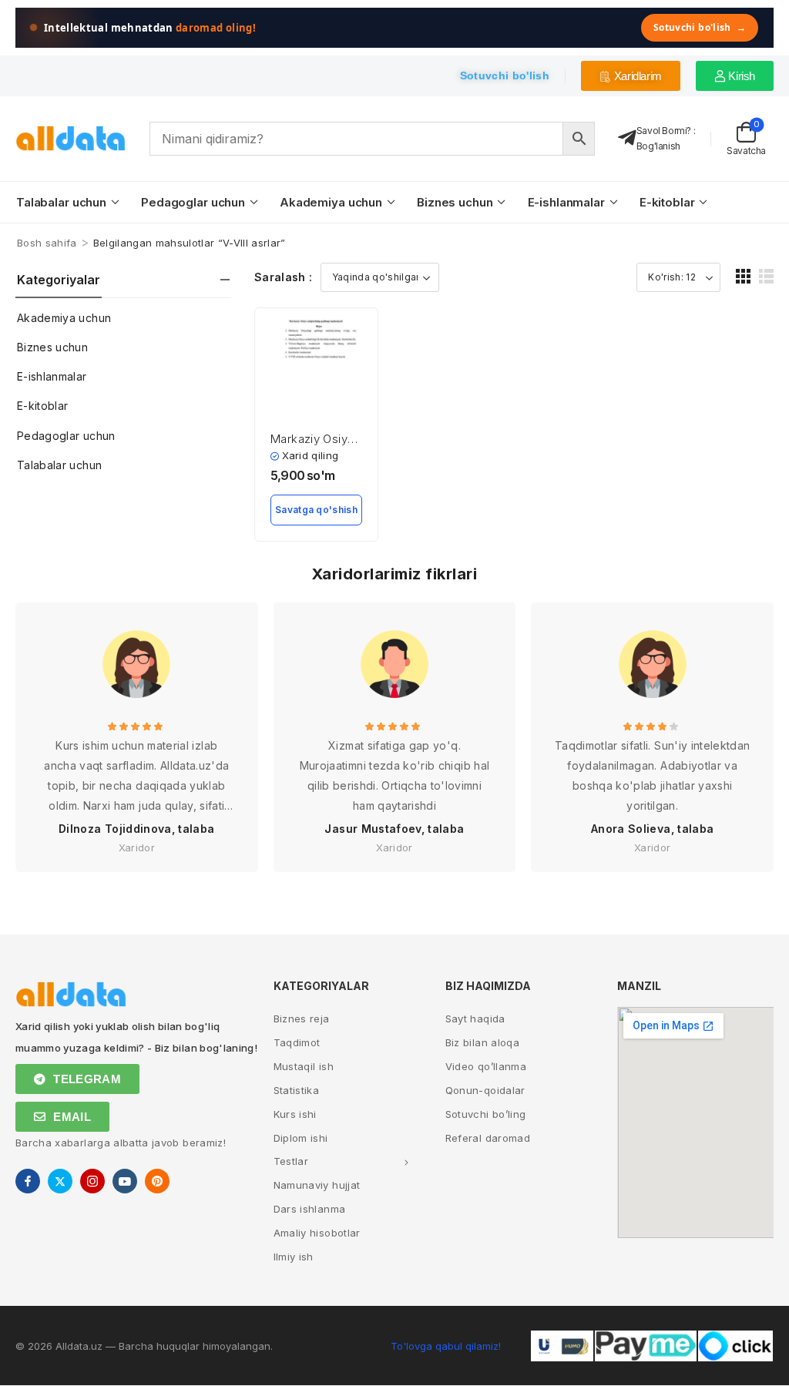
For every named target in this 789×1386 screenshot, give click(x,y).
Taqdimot (297, 1042)
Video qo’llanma (485, 1066)
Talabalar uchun (61, 202)
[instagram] (92, 1181)
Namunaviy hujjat (317, 1185)
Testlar (291, 1161)
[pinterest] (157, 1181)
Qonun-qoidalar (485, 1090)
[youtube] (124, 1181)
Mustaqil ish (304, 1066)
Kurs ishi (295, 1114)
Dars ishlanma (310, 1209)
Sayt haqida (475, 1018)
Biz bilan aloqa (482, 1042)
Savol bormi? (663, 130)
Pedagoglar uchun (193, 202)
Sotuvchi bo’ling (485, 1114)
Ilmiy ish (294, 1256)
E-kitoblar (667, 202)
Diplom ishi (301, 1138)
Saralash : (283, 277)
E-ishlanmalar (566, 202)
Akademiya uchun (331, 202)
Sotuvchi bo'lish (699, 27)
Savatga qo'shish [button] (316, 509)
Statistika (297, 1090)
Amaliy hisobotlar (317, 1233)
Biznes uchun (454, 202)
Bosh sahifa (47, 243)
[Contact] (627, 138)
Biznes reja (302, 1018)
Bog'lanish (658, 146)
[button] (743, 276)
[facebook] (27, 1181)
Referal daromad (487, 1138)
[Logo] (70, 138)
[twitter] (60, 1181)
